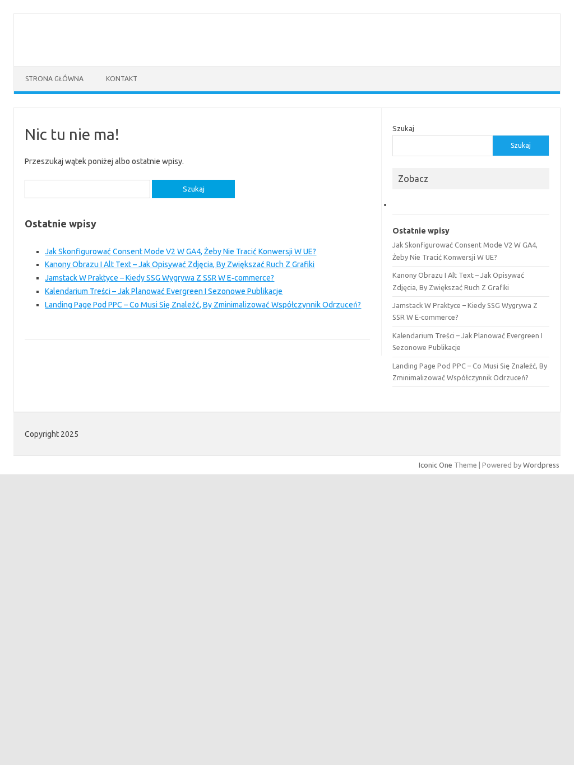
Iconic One (435, 465)
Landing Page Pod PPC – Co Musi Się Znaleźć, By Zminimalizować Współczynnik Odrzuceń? (203, 304)
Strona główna (54, 78)
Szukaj (403, 128)
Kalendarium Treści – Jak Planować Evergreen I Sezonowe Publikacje (164, 291)
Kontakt (121, 78)
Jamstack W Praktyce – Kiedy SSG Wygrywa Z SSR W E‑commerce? (159, 277)
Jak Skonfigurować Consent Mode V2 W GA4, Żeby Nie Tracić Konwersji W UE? (180, 251)
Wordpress (541, 465)
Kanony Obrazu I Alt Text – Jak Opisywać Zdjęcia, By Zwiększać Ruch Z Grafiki (179, 264)
